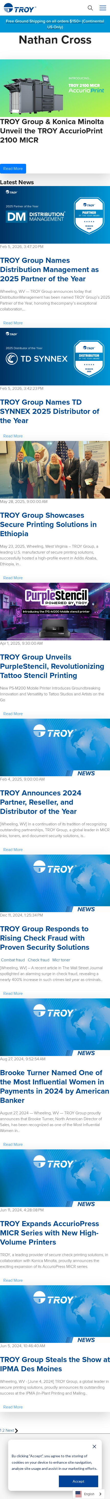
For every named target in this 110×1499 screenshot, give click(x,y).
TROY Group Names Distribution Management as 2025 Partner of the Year (49, 269)
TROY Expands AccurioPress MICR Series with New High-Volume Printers (49, 1233)
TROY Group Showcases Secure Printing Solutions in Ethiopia (48, 524)
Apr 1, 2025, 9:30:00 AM (21, 643)
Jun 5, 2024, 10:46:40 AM (22, 1346)
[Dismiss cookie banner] (94, 1446)
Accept (78, 1481)
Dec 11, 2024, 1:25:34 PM (21, 915)
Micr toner (61, 960)
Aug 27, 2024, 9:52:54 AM (23, 1059)
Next (10, 1430)
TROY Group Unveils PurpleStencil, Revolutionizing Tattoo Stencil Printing (52, 666)
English (89, 1494)
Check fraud (38, 960)
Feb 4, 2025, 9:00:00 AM (22, 779)
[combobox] (89, 1494)
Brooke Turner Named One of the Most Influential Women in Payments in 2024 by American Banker (54, 1086)
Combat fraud (13, 960)
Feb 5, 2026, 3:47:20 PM (21, 247)
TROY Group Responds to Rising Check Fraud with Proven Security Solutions (44, 938)
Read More (13, 168)
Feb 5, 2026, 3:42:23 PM (21, 388)
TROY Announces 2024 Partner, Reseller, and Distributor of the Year (40, 802)
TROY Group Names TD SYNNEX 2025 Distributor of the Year (49, 411)
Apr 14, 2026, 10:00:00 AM (23, 153)
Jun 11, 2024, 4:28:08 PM (22, 1210)
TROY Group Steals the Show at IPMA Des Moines (55, 1364)
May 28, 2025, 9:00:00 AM (24, 501)
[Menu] (103, 8)
